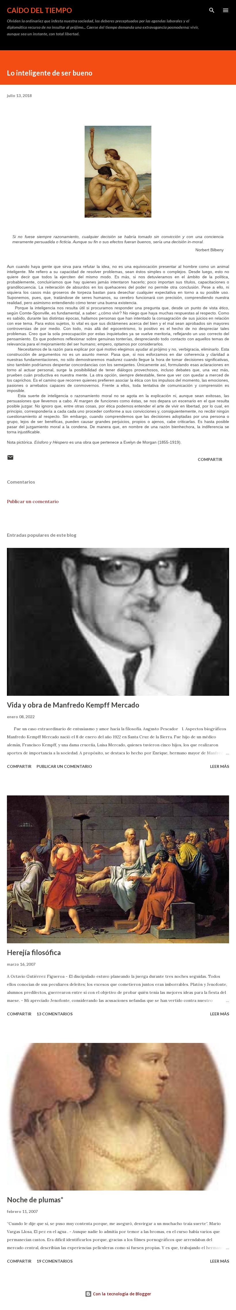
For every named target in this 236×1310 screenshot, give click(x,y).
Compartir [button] (210, 459)
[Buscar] (211, 10)
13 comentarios (55, 1013)
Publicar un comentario (33, 501)
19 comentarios (55, 1261)
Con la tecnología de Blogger (121, 1294)
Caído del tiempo (39, 10)
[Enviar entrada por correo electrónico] (10, 459)
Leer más (219, 766)
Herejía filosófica (34, 952)
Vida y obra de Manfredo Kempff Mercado (73, 705)
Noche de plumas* (35, 1199)
